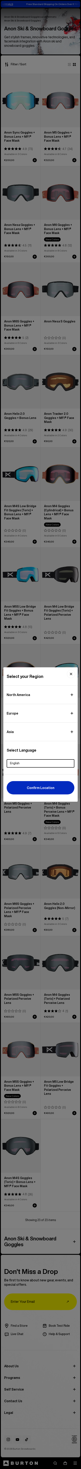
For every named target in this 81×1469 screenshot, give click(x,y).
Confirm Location (40, 787)
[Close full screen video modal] (71, 674)
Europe (12, 713)
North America (18, 694)
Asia (10, 731)
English (15, 763)
